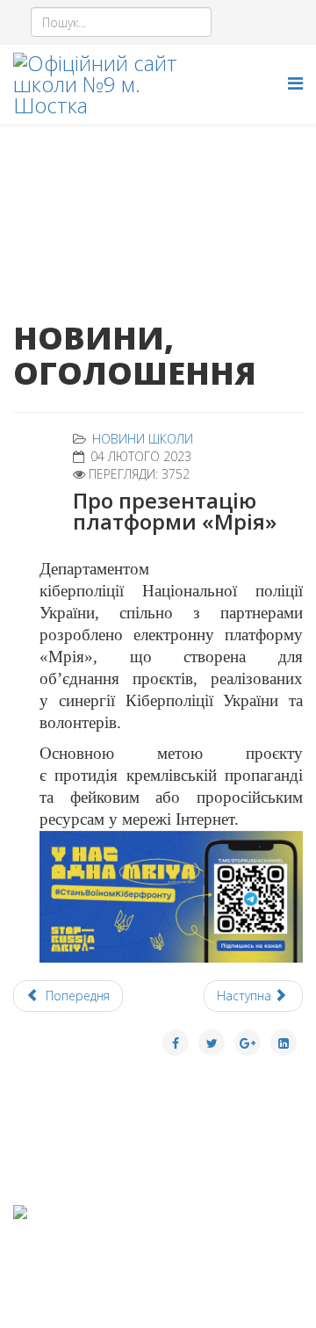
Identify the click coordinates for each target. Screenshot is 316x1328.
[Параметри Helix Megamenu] (295, 83)
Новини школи (142, 438)
